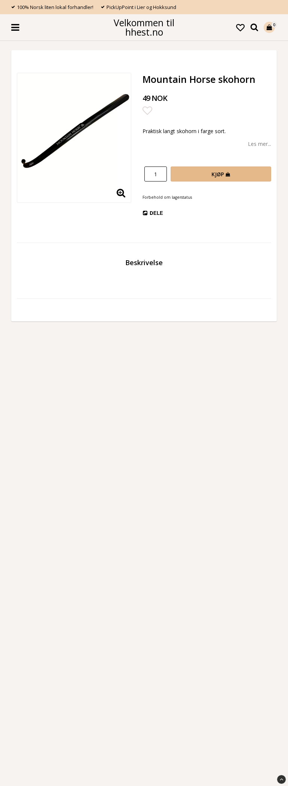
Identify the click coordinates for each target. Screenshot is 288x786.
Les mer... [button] (259, 143)
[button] (240, 27)
